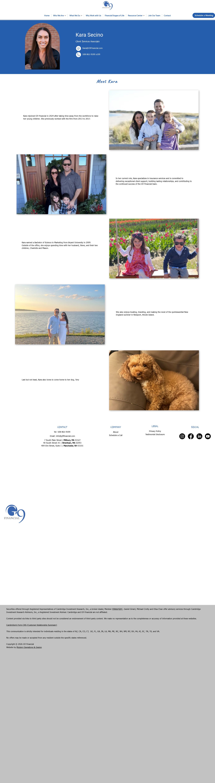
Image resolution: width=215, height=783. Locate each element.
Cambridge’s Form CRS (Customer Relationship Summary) (31, 625)
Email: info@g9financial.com (62, 436)
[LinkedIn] (199, 436)
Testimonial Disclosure (155, 435)
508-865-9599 (89, 55)
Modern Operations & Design (29, 648)
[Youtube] (208, 436)
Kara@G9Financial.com (92, 48)
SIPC (120, 609)
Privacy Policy (155, 431)
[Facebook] (191, 436)
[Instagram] (182, 436)
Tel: (56, 432)
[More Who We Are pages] (65, 15)
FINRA (115, 609)
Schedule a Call (115, 435)
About (115, 432)
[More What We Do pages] (81, 15)
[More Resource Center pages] (143, 15)
